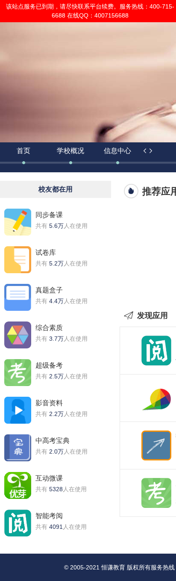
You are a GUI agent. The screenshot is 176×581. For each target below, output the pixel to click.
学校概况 (70, 150)
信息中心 (117, 150)
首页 (23, 150)
